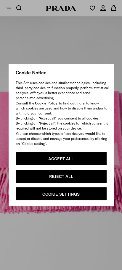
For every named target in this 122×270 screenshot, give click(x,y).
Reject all (61, 176)
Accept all (61, 158)
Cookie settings (61, 194)
